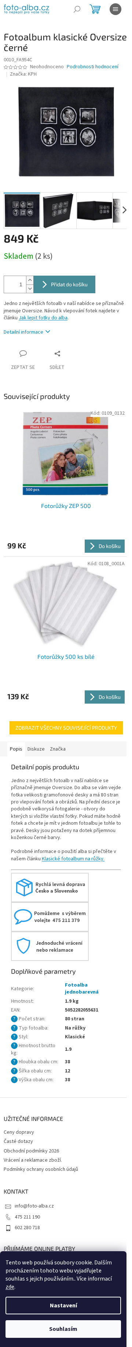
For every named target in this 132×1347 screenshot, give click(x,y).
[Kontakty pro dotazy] (50, 916)
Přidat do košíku (69, 284)
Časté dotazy (18, 1141)
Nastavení (63, 1305)
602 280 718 (27, 1227)
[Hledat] (77, 9)
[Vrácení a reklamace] (50, 946)
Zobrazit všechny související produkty (66, 728)
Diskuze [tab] (36, 749)
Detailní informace (23, 332)
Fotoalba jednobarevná (82, 988)
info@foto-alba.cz (34, 1206)
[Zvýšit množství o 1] (29, 280)
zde (10, 1287)
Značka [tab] (58, 749)
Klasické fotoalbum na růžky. (73, 859)
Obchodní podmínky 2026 (31, 1151)
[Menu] (115, 9)
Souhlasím (63, 1329)
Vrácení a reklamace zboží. (33, 1160)
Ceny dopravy (19, 1132)
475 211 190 (27, 1217)
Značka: (23, 74)
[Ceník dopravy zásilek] (50, 887)
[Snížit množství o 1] (29, 288)
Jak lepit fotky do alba (43, 318)
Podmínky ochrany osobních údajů (41, 1169)
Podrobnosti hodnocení (92, 66)
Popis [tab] (16, 749)
